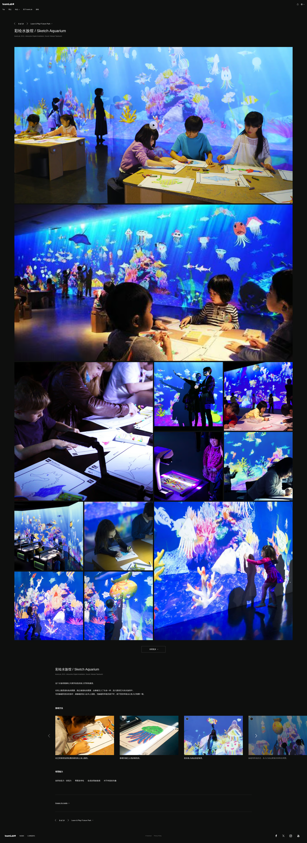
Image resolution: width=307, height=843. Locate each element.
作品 (16, 9)
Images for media (61, 803)
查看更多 (152, 649)
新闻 (37, 9)
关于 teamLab (27, 9)
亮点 (10, 9)
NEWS (22, 836)
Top (3, 9)
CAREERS (31, 836)
